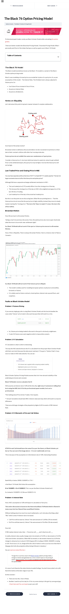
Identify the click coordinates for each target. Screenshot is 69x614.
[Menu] (2, 1)
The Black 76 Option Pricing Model (22, 24)
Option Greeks (9, 24)
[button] (58, 57)
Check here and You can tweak (18, 584)
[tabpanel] (33, 308)
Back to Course (33, 594)
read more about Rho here (17, 550)
